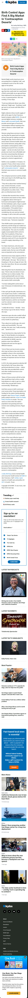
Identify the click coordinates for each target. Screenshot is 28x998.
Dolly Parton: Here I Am (9, 659)
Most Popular (7, 665)
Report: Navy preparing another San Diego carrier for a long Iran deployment (14, 827)
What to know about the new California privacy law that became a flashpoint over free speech (13, 858)
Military (3, 823)
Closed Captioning (7, 954)
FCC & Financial (7, 930)
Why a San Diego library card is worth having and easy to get (13, 707)
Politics (3, 853)
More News (6, 775)
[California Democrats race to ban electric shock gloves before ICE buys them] (14, 784)
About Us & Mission (7, 921)
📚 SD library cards (9, 504)
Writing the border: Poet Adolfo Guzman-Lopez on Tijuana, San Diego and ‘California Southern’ (13, 602)
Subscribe (14, 562)
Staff (4, 941)
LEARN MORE (13, 993)
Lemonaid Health (14, 121)
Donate (14, 767)
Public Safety (4, 793)
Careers (5, 927)
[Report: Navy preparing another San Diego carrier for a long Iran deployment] (14, 814)
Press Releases (6, 935)
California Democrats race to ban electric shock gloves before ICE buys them (14, 797)
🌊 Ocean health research (11, 501)
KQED (23, 476)
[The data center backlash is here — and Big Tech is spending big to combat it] (14, 877)
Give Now (22, 2)
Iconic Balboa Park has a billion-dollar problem (13, 700)
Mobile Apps (6, 932)
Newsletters (6, 924)
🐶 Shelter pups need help (11, 498)
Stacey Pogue (15, 395)
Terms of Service (7, 943)
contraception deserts (11, 168)
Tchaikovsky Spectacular (9, 631)
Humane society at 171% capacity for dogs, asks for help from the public (13, 686)
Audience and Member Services (10, 951)
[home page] (11, 2)
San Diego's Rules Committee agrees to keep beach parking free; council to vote (14, 715)
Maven (4, 121)
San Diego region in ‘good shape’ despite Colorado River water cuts (12, 693)
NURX (17, 117)
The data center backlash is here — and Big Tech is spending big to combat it (14, 890)
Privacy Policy (6, 938)
